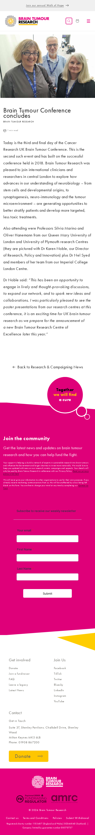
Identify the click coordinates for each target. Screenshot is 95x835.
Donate (13, 668)
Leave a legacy (18, 684)
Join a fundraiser (19, 673)
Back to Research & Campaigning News (50, 367)
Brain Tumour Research (52, 810)
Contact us (12, 818)
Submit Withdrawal (77, 818)
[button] (69, 21)
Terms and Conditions (35, 818)
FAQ (12, 679)
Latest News (16, 690)
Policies (57, 818)
